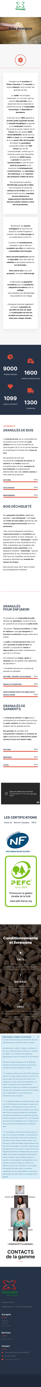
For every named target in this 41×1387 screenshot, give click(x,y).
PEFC (34, 822)
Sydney (30, 1383)
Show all (8, 822)
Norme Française (21, 822)
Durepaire (5, 1321)
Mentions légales (7, 1339)
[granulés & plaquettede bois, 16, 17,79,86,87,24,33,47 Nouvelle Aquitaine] (20, 6)
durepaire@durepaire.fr (13, 1359)
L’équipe (4, 1323)
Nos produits (6, 1326)
